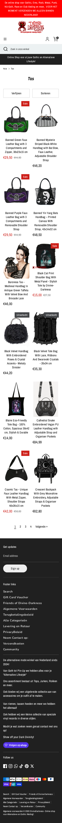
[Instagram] (10, 766)
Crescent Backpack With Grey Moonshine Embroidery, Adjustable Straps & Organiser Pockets (45, 497)
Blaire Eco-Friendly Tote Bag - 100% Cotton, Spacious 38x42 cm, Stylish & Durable (16, 426)
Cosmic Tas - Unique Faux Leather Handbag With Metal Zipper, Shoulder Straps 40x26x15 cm (16, 497)
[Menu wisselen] (5, 39)
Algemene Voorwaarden (20, 609)
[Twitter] (32, 766)
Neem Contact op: (15, 638)
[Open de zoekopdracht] (5, 49)
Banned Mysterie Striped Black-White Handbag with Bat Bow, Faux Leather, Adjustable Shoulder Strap (46, 150)
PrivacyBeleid (12, 632)
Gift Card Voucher (15, 597)
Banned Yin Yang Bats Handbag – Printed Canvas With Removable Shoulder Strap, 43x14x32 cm (46, 221)
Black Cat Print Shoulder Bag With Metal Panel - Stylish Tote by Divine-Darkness (45, 281)
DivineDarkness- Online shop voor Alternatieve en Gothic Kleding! (29, 813)
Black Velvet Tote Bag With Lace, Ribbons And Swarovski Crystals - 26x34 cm (46, 357)
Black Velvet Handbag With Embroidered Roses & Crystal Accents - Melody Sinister (16, 359)
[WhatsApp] (16, 766)
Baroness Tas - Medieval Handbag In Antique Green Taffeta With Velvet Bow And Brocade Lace (16, 290)
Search (8, 591)
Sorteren (45, 93)
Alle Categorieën (15, 620)
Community (11, 649)
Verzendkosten (13, 643)
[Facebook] (5, 766)
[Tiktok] (21, 766)
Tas (12, 68)
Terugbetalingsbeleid (18, 615)
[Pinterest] (27, 766)
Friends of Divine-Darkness (22, 603)
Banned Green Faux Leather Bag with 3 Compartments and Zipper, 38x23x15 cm (16, 146)
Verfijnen (16, 93)
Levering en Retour (16, 626)
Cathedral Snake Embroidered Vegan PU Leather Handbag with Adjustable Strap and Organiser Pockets (46, 428)
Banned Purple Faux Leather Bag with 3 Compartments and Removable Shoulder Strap (16, 221)
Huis (5, 68)
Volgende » (41, 527)
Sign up (15, 568)
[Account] (47, 38)
